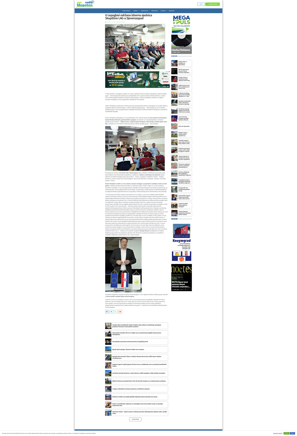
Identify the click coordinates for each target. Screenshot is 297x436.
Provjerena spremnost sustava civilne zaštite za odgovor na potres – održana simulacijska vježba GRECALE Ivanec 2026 (184, 152)
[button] (107, 311)
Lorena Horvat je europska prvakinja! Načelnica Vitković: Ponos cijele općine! (183, 119)
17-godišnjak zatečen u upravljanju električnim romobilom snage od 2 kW (184, 182)
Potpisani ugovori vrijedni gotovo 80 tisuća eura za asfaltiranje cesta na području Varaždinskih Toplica (139, 365)
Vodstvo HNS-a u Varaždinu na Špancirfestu (182, 63)
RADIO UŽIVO (212, 4)
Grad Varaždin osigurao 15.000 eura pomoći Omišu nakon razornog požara (184, 198)
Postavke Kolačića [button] (277, 433)
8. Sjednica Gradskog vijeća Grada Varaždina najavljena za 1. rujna (184, 95)
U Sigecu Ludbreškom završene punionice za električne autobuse (131, 389)
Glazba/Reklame (181, 50)
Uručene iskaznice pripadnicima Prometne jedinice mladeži (184, 213)
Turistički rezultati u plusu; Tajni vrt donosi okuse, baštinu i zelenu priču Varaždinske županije (184, 143)
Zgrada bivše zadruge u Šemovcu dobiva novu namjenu (128, 349)
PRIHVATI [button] (286, 433)
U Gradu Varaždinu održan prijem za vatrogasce (183, 205)
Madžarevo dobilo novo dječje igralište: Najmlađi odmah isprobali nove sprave (134, 397)
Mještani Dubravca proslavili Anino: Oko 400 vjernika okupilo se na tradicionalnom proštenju (139, 381)
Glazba (174, 46)
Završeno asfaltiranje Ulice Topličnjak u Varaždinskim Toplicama (184, 173)
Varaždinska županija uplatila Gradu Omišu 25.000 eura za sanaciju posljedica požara (184, 111)
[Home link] (85, 4)
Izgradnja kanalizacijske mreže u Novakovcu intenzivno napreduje (184, 102)
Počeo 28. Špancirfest (183, 126)
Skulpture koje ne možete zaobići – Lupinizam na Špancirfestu (182, 135)
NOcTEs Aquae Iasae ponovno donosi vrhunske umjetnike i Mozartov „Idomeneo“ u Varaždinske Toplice (184, 72)
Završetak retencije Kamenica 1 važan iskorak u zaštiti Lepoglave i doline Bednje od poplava (138, 373)
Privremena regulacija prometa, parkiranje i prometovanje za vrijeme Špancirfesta (184, 166)
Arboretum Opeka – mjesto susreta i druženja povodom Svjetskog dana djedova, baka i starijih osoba (139, 412)
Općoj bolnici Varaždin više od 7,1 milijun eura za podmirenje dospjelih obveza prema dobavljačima (136, 333)
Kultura (174, 278)
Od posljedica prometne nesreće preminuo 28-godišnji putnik (130, 341)
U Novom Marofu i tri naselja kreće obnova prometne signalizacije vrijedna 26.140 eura (184, 159)
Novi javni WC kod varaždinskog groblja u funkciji (184, 189)
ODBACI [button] (292, 433)
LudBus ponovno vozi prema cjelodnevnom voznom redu (183, 87)
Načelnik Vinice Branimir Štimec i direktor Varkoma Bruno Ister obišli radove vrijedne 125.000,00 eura (136, 357)
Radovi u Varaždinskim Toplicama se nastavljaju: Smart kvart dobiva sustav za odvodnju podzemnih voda (137, 404)
